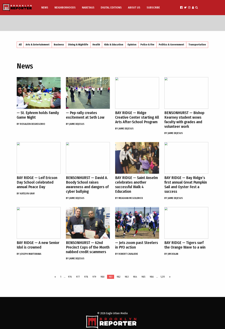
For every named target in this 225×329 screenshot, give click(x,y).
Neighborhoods (65, 7)
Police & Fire (147, 44)
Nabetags (88, 7)
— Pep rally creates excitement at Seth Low (85, 115)
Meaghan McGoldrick (129, 198)
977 (78, 276)
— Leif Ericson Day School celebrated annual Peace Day (37, 182)
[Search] (197, 7)
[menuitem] (45, 7)
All (20, 44)
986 (152, 276)
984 (135, 276)
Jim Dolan (171, 253)
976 (70, 276)
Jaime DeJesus (75, 124)
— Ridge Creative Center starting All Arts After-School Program (137, 117)
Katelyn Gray (26, 193)
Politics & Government (171, 44)
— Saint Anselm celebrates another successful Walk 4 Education (136, 184)
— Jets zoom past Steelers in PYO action (136, 245)
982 (118, 276)
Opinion (131, 44)
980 (102, 276)
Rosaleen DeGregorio (31, 124)
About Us (134, 7)
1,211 (162, 276)
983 (127, 276)
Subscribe (153, 7)
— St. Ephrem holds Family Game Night (38, 115)
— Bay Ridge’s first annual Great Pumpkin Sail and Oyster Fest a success (185, 184)
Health (96, 44)
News (44, 7)
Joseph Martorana (29, 253)
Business (59, 44)
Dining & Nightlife (78, 44)
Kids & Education (113, 44)
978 (86, 276)
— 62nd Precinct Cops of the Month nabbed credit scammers (88, 247)
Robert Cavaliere (126, 253)
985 (143, 276)
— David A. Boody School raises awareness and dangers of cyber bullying (87, 184)
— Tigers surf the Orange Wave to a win (184, 245)
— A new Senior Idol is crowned (38, 245)
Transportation (197, 44)
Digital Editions (111, 7)
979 (94, 276)
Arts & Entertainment (37, 44)
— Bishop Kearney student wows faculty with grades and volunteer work (184, 119)
